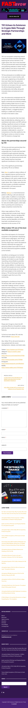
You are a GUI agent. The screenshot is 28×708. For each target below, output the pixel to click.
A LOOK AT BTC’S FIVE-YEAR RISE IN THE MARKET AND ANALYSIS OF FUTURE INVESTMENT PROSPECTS (13, 379)
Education (4, 621)
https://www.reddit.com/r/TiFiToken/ (12, 367)
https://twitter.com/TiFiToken (14, 349)
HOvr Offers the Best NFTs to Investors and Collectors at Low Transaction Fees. (14, 388)
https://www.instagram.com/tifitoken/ (13, 363)
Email (4, 437)
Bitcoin (3, 615)
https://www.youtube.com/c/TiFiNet (12, 359)
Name (4, 429)
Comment (5, 408)
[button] (14, 16)
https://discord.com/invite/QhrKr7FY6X (13, 355)
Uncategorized (5, 626)
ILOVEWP (15, 704)
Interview (4, 622)
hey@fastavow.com (6, 637)
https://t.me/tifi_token (14, 351)
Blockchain (4, 617)
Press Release (5, 624)
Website (4, 445)
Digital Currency (5, 619)
